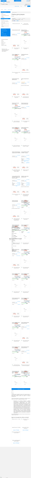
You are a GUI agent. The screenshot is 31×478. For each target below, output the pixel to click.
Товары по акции (17, 6)
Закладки (27, 1)
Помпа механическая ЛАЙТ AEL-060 (15, 79)
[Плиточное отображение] (14, 20)
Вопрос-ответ (3, 42)
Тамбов (13, 250)
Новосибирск (13, 235)
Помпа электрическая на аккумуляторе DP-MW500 (16, 152)
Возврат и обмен (3, 45)
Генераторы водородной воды (5, 15)
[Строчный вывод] (16, 20)
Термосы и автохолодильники (5, 21)
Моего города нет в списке (15, 251)
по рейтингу (23, 18)
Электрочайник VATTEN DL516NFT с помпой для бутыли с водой (16, 177)
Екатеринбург (14, 237)
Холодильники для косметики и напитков (5, 26)
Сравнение (27, 0)
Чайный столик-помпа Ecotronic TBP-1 (25, 177)
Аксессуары (2, 19)
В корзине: (3, 4)
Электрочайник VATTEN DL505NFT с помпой (25, 152)
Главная (2, 9)
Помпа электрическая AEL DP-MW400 (24, 128)
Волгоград (13, 229)
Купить (12, 130)
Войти (4, 2)
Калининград (13, 240)
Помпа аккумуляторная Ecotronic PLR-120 (25, 347)
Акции (2, 40)
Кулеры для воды (3, 14)
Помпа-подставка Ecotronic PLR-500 (15, 201)
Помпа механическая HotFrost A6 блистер (24, 103)
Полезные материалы (4, 39)
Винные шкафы (3, 22)
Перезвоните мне (18, 0)
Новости (2, 41)
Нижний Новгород (14, 236)
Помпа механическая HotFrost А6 (15, 103)
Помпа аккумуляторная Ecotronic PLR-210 (16, 298)
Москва (13, 231)
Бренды (2, 13)
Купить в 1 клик (17, 69)
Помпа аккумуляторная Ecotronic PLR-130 (25, 323)
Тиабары (2, 16)
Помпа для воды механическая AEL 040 (24, 30)
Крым (12, 241)
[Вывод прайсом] (18, 20)
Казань (13, 239)
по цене (20, 18)
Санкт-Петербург (14, 233)
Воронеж (13, 230)
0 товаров (6, 4)
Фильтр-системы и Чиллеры (4, 20)
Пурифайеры (2, 17)
